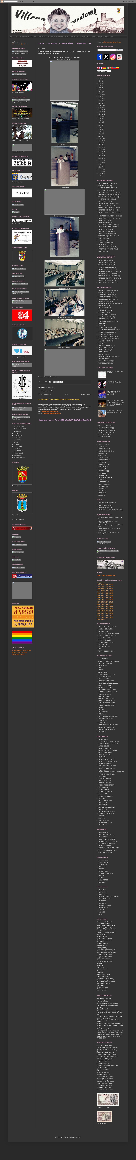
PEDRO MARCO (103, 802)
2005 (99, 129)
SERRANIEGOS (103, 484)
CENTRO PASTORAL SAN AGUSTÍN (109, 303)
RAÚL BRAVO (102, 809)
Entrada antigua (85, 394)
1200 (99, 81)
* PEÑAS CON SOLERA (105, 231)
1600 (99, 90)
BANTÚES (101, 446)
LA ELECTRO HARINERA (105, 319)
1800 (99, 94)
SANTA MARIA (102, 723)
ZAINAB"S (101, 491)
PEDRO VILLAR (103, 805)
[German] (104, 68)
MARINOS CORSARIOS (105, 873)
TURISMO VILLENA (104, 646)
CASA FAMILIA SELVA (105, 292)
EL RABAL (17, 437)
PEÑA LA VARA (103, 907)
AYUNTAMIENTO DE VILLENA (107, 627)
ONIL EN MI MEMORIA (105, 852)
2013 (99, 147)
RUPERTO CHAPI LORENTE (107, 249)
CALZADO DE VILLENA (105, 629)
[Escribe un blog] (56, 382)
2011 (99, 143)
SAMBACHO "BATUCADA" (106, 813)
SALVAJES (101, 480)
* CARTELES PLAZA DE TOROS (108, 197)
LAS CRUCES (18, 446)
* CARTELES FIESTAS (105, 262)
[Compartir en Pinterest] (62, 382)
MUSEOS (33, 37)
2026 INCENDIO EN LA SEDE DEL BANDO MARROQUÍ (113, 392)
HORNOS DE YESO (104, 310)
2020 (99, 162)
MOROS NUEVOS (103, 862)
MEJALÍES (101, 473)
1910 (99, 98)
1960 (99, 109)
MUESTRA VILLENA (104, 640)
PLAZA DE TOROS (104, 350)
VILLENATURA (102, 825)
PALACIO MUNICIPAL (104, 341)
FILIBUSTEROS (103, 464)
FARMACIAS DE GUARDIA (106, 503)
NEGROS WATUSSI (104, 477)
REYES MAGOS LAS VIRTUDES (108, 716)
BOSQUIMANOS (103, 449)
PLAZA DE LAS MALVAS (105, 345)
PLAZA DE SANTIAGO (105, 347)
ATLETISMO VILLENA (105, 676)
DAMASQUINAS (103, 457)
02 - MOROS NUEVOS (105, 428)
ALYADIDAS (102, 890)
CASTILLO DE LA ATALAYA (71, 37)
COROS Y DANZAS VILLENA (107, 705)
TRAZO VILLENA (103, 820)
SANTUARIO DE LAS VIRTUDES (108, 356)
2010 (99, 140)
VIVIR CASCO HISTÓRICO (106, 651)
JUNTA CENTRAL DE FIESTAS (107, 635)
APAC (100, 667)
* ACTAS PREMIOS (104, 260)
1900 (99, 96)
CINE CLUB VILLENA (104, 685)
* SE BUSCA (102, 238)
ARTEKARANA (102, 672)
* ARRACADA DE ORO (105, 190)
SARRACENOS (103, 482)
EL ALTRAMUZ (102, 894)
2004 (99, 127)
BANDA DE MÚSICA (20, 429)
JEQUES (101, 468)
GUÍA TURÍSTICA (24, 37)
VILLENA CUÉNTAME (97, 37)
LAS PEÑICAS (18, 449)
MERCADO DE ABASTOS (106, 328)
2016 (99, 154)
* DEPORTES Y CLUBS (105, 205)
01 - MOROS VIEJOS (104, 425)
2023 (99, 169)
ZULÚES (101, 495)
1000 (99, 79)
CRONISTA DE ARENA (105, 752)
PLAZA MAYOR (103, 352)
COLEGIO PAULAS (104, 696)
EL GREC (17, 433)
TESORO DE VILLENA (105, 361)
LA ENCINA (17, 440)
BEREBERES (102, 867)
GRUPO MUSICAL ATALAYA (106, 774)
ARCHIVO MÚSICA (109, 37)
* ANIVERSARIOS (103, 186)
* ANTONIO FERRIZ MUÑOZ (106, 188)
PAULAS (101, 343)
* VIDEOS (101, 240)
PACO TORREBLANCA (105, 800)
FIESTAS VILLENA (85, 37)
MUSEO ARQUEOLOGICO (106, 332)
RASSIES (101, 910)
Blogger (78, 1137)
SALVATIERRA (102, 720)
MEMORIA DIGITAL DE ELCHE (107, 850)
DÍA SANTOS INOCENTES (106, 247)
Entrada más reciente (45, 394)
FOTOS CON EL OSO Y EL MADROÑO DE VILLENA (115, 411)
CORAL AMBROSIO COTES (106, 703)
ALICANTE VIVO (103, 832)
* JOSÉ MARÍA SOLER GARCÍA (107, 225)
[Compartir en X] (58, 382)
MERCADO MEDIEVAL (105, 791)
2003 (99, 125)
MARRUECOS (102, 864)
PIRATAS (101, 869)
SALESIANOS (102, 354)
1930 (99, 103)
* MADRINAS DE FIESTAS (106, 269)
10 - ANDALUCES (103, 434)
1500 (99, 87)
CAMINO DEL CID (103, 746)
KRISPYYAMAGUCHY (105, 780)
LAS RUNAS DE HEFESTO (106, 785)
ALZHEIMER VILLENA (105, 663)
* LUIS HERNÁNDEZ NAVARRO (107, 227)
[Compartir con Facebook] (60, 382)
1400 (99, 85)
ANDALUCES (102, 875)
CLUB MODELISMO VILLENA (107, 690)
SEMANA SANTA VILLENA (106, 727)
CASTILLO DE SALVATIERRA (107, 299)
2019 (99, 160)
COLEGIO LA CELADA (105, 694)
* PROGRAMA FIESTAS (105, 280)
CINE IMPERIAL (103, 305)
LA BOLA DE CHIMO (104, 783)
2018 (99, 158)
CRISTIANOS (102, 882)
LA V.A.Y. (101, 325)
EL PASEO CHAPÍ (103, 308)
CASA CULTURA (103, 631)
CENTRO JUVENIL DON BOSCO (108, 683)
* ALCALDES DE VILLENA (106, 183)
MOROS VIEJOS (103, 860)
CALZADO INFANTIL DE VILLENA (108, 744)
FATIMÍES (101, 462)
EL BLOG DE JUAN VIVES (106, 759)
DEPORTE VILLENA (104, 755)
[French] (101, 68)
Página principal (14, 37)
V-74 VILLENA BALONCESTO (107, 729)
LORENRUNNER (103, 787)
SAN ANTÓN (17, 455)
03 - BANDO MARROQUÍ (105, 430)
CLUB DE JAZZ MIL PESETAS (107, 750)
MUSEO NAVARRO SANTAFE (107, 336)
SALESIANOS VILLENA (105, 718)
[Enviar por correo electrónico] (54, 382)
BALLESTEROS (103, 880)
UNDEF (100, 649)
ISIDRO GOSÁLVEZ (104, 776)
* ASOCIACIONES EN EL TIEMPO (108, 192)
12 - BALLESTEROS (104, 436)
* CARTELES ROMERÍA (105, 265)
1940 (99, 105)
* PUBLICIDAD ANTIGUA (105, 233)
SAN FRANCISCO (19, 457)
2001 (99, 121)
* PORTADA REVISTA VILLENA (107, 276)
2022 (99, 167)
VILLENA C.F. (102, 731)
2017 (99, 156)
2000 (99, 118)
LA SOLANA (17, 444)
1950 (99, 107)
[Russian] (114, 68)
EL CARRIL (17, 431)
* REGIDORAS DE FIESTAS (106, 282)
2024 (99, 171)
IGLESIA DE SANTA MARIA (106, 314)
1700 (99, 92)
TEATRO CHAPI (103, 358)
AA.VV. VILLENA (19, 426)
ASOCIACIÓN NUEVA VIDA (106, 674)
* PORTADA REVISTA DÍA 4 (106, 273)
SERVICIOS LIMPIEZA (105, 507)
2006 (99, 131)
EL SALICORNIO (103, 712)
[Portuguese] (111, 68)
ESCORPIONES (103, 460)
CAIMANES (101, 453)
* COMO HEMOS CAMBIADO (107, 203)
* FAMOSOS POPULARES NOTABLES (109, 212)
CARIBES (101, 455)
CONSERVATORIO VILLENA (106, 701)
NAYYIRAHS (102, 475)
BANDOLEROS (102, 444)
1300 (99, 83)
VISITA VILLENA (42, 37)
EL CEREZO (102, 707)
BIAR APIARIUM (103, 837)
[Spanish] (117, 68)
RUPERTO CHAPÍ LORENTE (55, 37)
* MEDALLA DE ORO (104, 229)
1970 (99, 112)
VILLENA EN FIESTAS (105, 822)
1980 (45, 381)
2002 (99, 123)
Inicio (66, 394)
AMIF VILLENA (102, 665)
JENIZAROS (102, 466)
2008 (99, 136)
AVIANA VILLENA (103, 678)
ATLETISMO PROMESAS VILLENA (108, 741)
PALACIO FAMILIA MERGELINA (107, 339)
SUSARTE (101, 818)
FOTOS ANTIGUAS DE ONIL (106, 843)
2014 (99, 149)
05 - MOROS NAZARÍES (105, 432)
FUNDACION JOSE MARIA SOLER (108, 633)
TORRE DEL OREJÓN (105, 363)
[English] (98, 68)
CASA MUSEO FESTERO (106, 294)
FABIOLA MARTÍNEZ (104, 763)
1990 (99, 116)
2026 (99, 176)
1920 (99, 101)
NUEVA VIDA (102, 714)
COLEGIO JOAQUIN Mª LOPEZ (107, 692)
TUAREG (101, 488)
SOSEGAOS (102, 816)
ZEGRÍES (101, 493)
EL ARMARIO (102, 757)
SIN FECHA (101, 251)
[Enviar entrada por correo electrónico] (49, 381)
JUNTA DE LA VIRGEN (105, 638)
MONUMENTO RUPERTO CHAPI (108, 330)
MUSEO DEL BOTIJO (104, 334)
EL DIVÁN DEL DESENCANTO (107, 761)
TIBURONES (102, 486)
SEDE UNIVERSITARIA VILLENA (108, 725)
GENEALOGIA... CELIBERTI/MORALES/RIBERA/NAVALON (111, 771)
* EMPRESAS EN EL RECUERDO (108, 208)
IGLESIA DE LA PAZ (104, 312)
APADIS (100, 670)
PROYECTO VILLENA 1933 (106, 807)
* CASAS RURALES (104, 201)
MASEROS (101, 878)
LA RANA (101, 323)
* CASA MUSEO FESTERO (106, 267)
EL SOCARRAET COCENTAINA (107, 841)
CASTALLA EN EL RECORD (106, 839)
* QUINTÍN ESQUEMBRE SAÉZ (107, 236)
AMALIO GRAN (103, 739)
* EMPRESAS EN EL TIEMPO (107, 210)
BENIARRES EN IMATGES (106, 834)
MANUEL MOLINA (103, 789)
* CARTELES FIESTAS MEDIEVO (108, 194)
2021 (99, 165)
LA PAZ (16, 442)
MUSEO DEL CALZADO (105, 796)
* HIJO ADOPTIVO (103, 220)
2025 (99, 173)
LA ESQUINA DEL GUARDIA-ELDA (108, 848)
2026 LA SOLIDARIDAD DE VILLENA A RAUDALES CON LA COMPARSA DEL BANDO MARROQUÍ (115, 403)
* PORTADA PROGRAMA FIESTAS (108, 271)
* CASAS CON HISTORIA (106, 199)
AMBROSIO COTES (104, 244)
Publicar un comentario (47, 391)
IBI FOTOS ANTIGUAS (105, 845)
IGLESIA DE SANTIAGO (105, 317)
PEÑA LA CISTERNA (104, 905)
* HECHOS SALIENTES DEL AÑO (108, 218)
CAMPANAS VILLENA (105, 748)
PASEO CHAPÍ (18, 453)
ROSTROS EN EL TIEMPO (106, 811)
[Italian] (108, 68)
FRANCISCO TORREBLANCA (107, 766)
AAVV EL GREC (103, 659)
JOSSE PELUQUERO (104, 778)
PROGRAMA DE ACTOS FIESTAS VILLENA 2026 (114, 382)
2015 (99, 151)
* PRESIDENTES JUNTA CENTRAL (108, 278)
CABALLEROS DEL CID (105, 451)
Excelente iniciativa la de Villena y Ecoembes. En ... (108, 522)
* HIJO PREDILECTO (104, 222)
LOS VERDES (102, 471)
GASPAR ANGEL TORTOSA (106, 768)
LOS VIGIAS (102, 903)
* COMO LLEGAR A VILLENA (107, 290)
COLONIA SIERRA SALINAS (106, 698)
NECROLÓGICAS (103, 505)
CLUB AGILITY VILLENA (105, 687)
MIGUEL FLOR (102, 794)
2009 (99, 138)
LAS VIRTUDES (18, 451)
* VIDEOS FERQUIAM (105, 242)
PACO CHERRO (103, 798)
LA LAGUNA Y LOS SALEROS (107, 321)
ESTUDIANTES (103, 871)
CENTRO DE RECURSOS (106, 681)
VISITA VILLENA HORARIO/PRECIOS (109, 509)
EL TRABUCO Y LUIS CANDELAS (108, 896)
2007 (99, 134)
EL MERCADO (18, 435)
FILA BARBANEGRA (104, 899)
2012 (99, 145)
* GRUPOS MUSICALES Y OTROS (108, 216)
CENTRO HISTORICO (104, 301)
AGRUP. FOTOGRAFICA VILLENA (108, 661)
